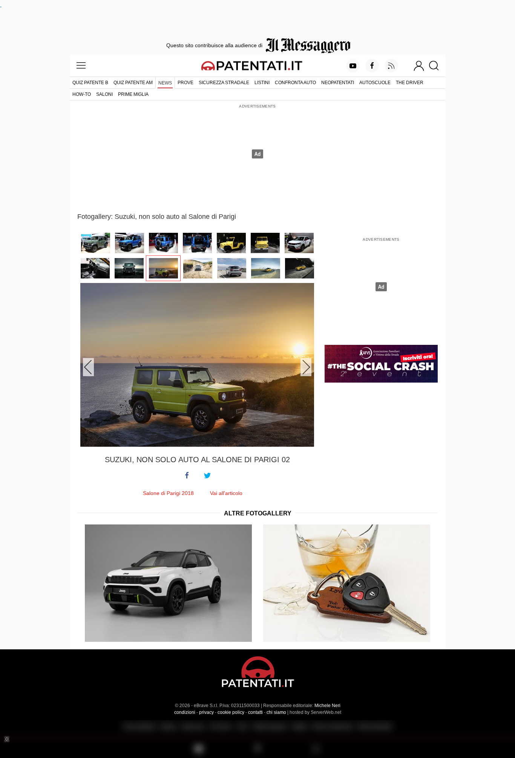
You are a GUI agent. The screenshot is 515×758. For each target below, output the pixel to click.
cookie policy (231, 712)
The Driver (409, 82)
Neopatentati (337, 82)
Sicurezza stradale (224, 82)
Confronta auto (295, 82)
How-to (81, 94)
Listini (262, 82)
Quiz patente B (90, 82)
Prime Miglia (133, 94)
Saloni (104, 94)
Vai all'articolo (226, 493)
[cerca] (436, 65)
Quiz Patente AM (133, 82)
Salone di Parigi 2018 (168, 493)
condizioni (184, 712)
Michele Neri (327, 705)
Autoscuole (375, 82)
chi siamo (276, 712)
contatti (255, 712)
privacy (206, 712)
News (165, 83)
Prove (185, 82)
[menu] (81, 65)
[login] (419, 65)
